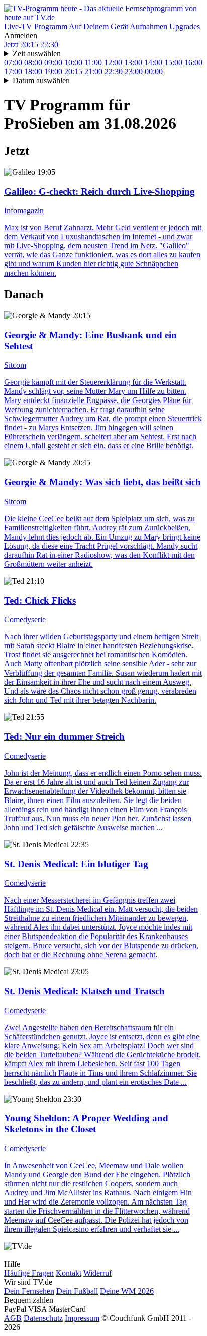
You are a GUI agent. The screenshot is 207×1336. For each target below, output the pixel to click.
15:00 (173, 62)
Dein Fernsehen (29, 1291)
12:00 (113, 62)
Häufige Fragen (29, 1273)
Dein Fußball (77, 1291)
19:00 (53, 71)
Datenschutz (43, 1318)
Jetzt (11, 44)
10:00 (73, 62)
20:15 (29, 44)
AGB (13, 1318)
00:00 (154, 71)
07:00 (13, 62)
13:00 (133, 62)
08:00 (33, 62)
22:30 (49, 44)
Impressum (82, 1318)
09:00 (53, 62)
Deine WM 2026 (127, 1291)
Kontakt (68, 1273)
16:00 (193, 62)
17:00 (13, 71)
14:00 (153, 62)
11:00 (93, 62)
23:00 (134, 71)
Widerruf (97, 1273)
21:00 (93, 71)
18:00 (33, 71)
